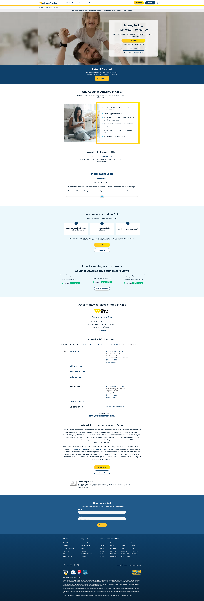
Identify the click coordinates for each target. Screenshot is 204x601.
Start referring (102, 78)
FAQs (82, 548)
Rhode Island (125, 554)
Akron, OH (75, 351)
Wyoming (134, 554)
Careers (65, 545)
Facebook (64, 565)
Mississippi (113, 556)
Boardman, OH (77, 401)
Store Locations (49, 7)
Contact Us (84, 543)
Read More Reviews (102, 288)
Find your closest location (102, 416)
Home (41, 7)
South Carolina (125, 556)
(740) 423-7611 (111, 395)
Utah (132, 548)
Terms (125, 565)
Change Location (137, 52)
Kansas (112, 545)
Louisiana (113, 551)
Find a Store (133, 49)
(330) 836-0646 (112, 360)
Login (142, 44)
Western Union (71, 3)
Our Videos (66, 543)
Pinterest (75, 565)
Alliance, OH (76, 366)
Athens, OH (75, 377)
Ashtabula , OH (77, 371)
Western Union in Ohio (102, 317)
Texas (133, 545)
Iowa (111, 543)
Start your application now (76, 228)
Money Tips (83, 3)
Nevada (123, 545)
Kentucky (113, 548)
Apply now (139, 3)
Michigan (113, 554)
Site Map (84, 556)
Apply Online (133, 40)
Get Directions (111, 362)
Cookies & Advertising (135, 565)
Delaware (102, 548)
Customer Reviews (68, 548)
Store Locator (85, 545)
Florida (102, 551)
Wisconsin (134, 551)
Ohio (122, 548)
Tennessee (134, 543)
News (64, 554)
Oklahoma (124, 551)
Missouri (123, 543)
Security (83, 551)
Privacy (119, 565)
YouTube (71, 565)
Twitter (78, 565)
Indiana (102, 556)
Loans (62, 3)
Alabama (102, 543)
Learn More (102, 331)
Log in (150, 3)
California (103, 545)
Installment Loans (80, 449)
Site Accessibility (86, 554)
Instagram (68, 565)
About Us (92, 3)
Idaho (101, 554)
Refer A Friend (67, 556)
